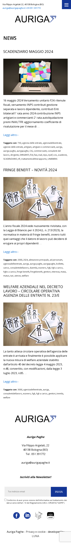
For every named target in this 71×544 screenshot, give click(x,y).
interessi (56, 271)
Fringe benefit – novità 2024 (30, 169)
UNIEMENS (52, 158)
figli (49, 267)
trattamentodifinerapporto (34, 158)
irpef (50, 154)
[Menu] (66, 4)
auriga (59, 147)
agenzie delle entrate (13, 147)
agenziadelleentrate (52, 143)
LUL (55, 154)
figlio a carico (9, 271)
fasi (35, 154)
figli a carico (57, 267)
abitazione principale (39, 259)
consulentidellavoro (19, 267)
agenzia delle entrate (32, 143)
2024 (25, 259)
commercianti (40, 151)
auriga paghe (9, 151)
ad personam (56, 259)
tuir (12, 275)
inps (45, 154)
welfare (25, 275)
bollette (59, 263)
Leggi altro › (10, 135)
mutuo (6, 275)
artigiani (28, 147)
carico (6, 267)
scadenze (62, 154)
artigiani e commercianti (44, 147)
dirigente (14, 154)
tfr (19, 158)
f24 (31, 154)
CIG (31, 151)
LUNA (35, 536)
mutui (63, 271)
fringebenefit (36, 271)
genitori (47, 271)
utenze (18, 275)
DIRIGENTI (24, 154)
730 (19, 143)
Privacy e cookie (36, 532)
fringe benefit (23, 271)
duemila (33, 267)
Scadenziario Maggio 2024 (28, 51)
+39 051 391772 (33, 7)
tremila (60, 393)
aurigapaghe (23, 151)
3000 (20, 389)
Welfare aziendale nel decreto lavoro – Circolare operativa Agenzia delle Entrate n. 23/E (33, 291)
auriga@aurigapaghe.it (13, 7)
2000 (20, 259)
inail (40, 154)
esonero (42, 267)
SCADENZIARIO (10, 158)
